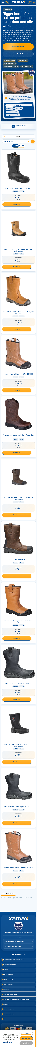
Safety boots (9, 108)
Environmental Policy (8, 1014)
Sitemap (5, 1019)
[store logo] (18, 2)
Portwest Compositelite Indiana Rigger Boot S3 (18, 436)
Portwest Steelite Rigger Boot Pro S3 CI (18, 868)
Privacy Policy (7, 1042)
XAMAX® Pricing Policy (9, 964)
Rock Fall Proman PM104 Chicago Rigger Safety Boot (18, 250)
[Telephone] (30, 2)
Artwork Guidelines (8, 974)
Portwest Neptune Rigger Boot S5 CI (18, 188)
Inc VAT (15, 146)
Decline (26, 1043)
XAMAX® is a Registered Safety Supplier (18, 932)
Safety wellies (18, 108)
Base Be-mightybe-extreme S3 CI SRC (18, 683)
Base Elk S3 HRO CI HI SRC (18, 560)
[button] (16, 141)
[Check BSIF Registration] (18, 930)
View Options (16, 204)
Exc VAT (21, 146)
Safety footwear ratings (12, 112)
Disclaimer (6, 1004)
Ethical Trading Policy (9, 1009)
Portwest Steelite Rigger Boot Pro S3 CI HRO (19, 374)
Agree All (26, 1038)
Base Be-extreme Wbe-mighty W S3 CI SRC (18, 807)
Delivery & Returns (8, 979)
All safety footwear (18, 105)
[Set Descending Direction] (33, 141)
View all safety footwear (18, 54)
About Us (5, 969)
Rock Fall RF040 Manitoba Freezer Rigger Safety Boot (18, 745)
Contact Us (6, 989)
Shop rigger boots (18, 46)
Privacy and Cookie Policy (10, 994)
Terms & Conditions (8, 984)
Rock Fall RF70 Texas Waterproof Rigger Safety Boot (18, 498)
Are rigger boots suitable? (13, 115)
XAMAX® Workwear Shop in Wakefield (13, 959)
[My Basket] (34, 2)
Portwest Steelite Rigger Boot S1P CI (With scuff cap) (18, 312)
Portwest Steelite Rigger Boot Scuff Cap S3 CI (18, 621)
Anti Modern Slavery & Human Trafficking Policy (16, 999)
